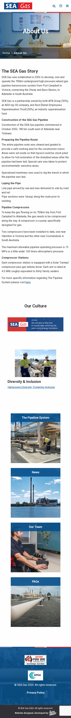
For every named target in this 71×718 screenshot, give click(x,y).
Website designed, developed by (32, 713)
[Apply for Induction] (60, 6)
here (28, 282)
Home (6, 53)
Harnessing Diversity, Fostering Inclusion (31, 387)
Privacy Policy (35, 692)
